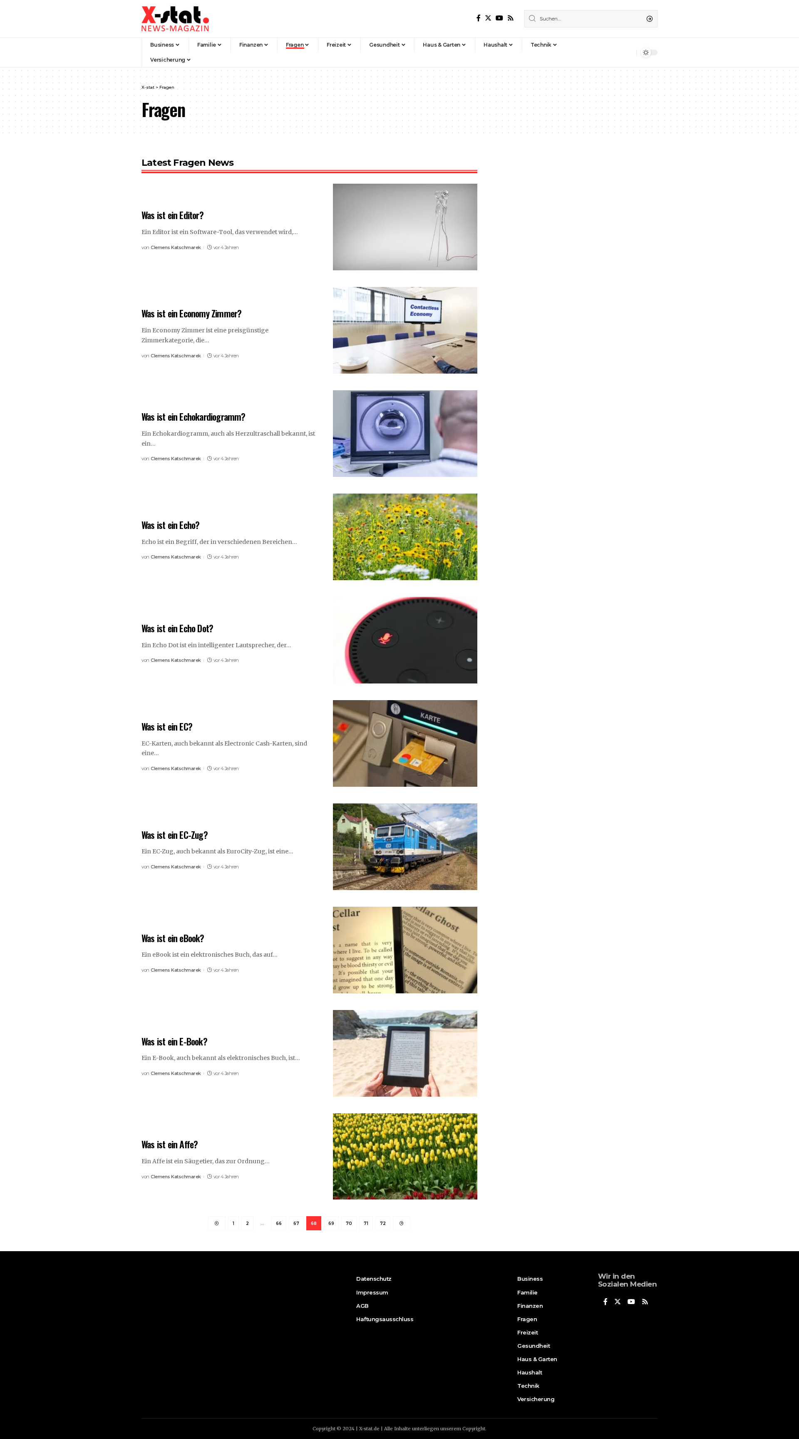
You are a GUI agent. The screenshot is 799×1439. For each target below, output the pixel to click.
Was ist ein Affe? (169, 1144)
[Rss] (510, 18)
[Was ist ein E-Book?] (405, 1053)
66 (279, 1223)
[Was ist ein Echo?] (405, 537)
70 (349, 1223)
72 (383, 1223)
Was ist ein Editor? (172, 215)
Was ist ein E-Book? (174, 1041)
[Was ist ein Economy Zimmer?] (405, 330)
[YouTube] (499, 18)
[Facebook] (478, 18)
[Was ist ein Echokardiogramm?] (405, 433)
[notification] (628, 52)
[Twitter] (488, 18)
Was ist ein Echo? (170, 524)
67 (296, 1223)
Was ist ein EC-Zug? (174, 834)
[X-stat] (175, 18)
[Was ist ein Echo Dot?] (405, 640)
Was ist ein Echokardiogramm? (193, 416)
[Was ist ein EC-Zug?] (405, 846)
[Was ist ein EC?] (405, 743)
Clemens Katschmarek (176, 247)
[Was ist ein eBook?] (405, 950)
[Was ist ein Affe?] (405, 1156)
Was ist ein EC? (166, 726)
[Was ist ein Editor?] (405, 227)
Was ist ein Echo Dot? (177, 628)
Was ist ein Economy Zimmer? (191, 313)
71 (366, 1223)
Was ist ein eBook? (172, 938)
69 (331, 1223)
